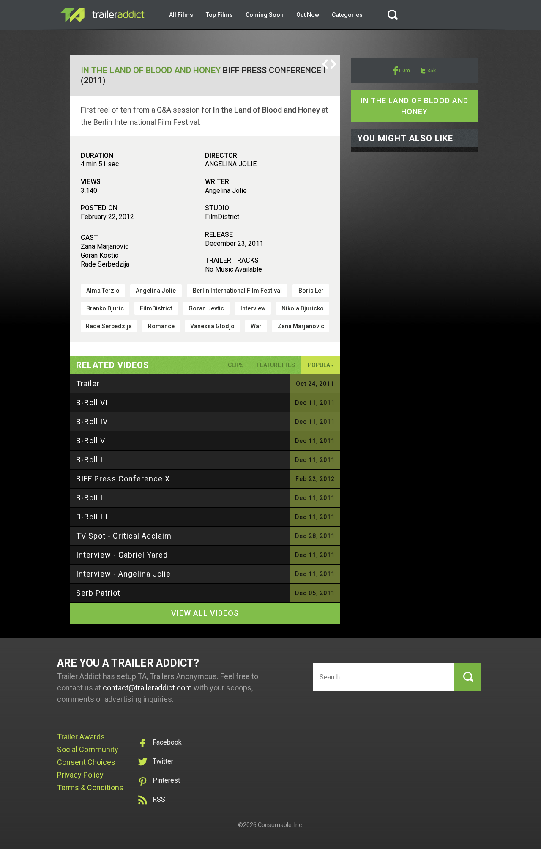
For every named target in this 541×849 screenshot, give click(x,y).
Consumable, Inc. (280, 825)
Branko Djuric (105, 308)
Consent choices (86, 762)
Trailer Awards (81, 736)
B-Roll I (89, 497)
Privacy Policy (80, 774)
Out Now (307, 14)
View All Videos (205, 613)
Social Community (87, 749)
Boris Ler (311, 290)
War (256, 326)
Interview (252, 308)
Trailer (88, 383)
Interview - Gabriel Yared (122, 554)
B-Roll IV (92, 421)
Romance (161, 326)
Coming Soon (265, 14)
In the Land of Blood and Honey (151, 70)
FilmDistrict (156, 308)
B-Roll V (90, 440)
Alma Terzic (102, 290)
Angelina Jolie (156, 290)
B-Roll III (92, 516)
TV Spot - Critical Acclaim (124, 535)
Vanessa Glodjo (212, 326)
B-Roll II (90, 459)
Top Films (219, 14)
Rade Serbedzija (109, 326)
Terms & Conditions (90, 787)
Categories (347, 14)
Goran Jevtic (206, 308)
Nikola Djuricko (302, 308)
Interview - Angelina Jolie (123, 573)
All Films (181, 14)
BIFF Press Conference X (123, 478)
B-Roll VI (92, 402)
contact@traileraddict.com (147, 687)
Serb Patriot (98, 592)
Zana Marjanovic (301, 326)
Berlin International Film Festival (237, 290)
